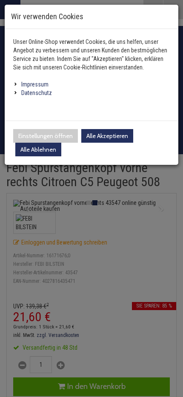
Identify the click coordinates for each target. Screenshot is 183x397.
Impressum (35, 84)
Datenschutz (36, 92)
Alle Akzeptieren (107, 136)
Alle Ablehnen (38, 149)
